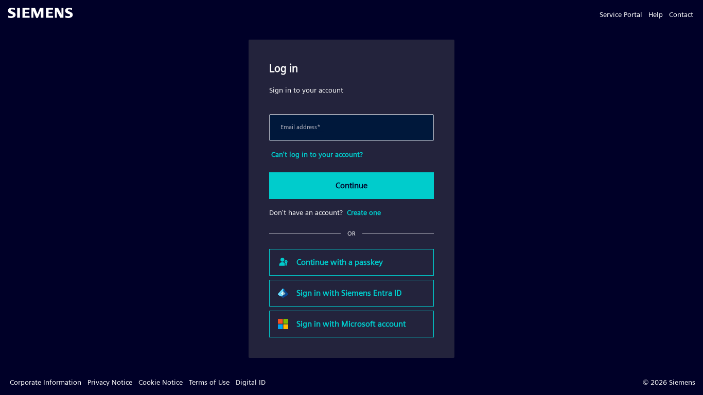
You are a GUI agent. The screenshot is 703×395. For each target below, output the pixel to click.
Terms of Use (209, 382)
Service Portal (621, 14)
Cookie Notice (160, 382)
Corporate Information (45, 382)
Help (655, 14)
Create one (364, 212)
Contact (681, 14)
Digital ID (251, 382)
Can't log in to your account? (317, 154)
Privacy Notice (109, 382)
